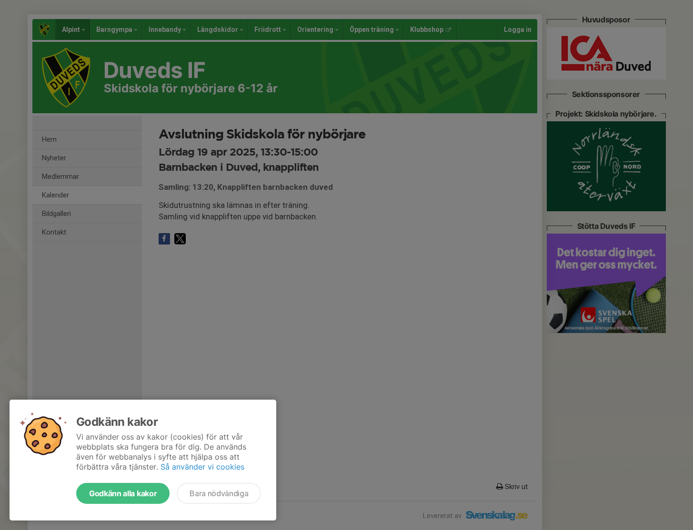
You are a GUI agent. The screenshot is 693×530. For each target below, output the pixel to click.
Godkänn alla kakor (123, 493)
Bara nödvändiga (219, 493)
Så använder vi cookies (202, 466)
